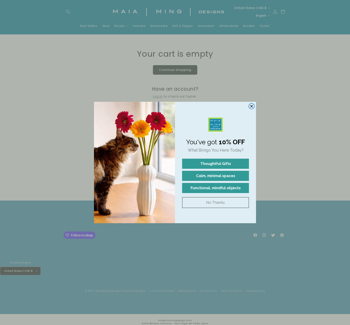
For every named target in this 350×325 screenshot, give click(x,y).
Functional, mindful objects (216, 188)
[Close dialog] (251, 106)
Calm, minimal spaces (215, 176)
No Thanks (215, 202)
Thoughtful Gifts (215, 163)
